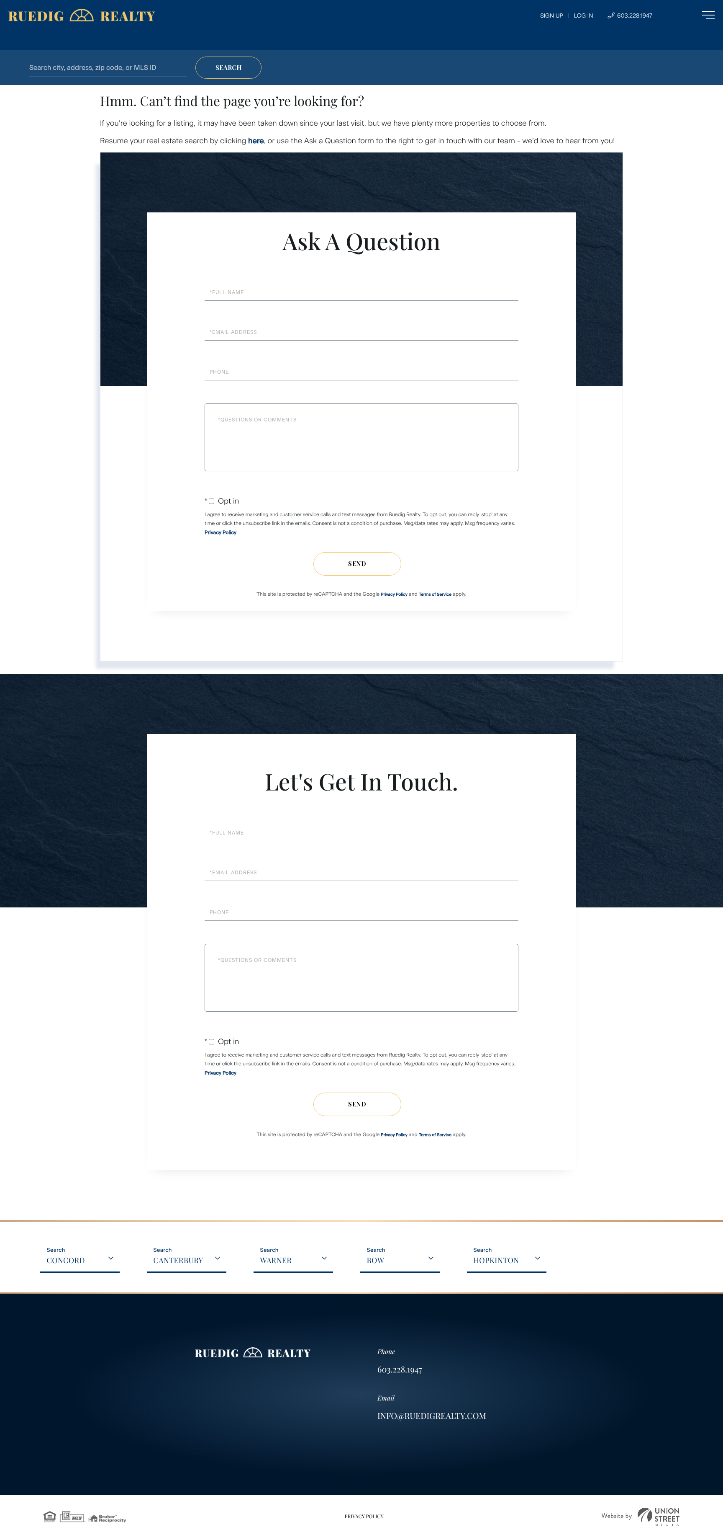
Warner (276, 1260)
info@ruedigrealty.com (431, 1415)
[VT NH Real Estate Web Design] (640, 1517)
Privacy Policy (220, 532)
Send (357, 564)
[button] (228, 68)
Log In (583, 15)
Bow (375, 1260)
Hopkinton (496, 1260)
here (256, 140)
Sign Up (551, 15)
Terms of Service (435, 594)
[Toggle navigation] (691, 15)
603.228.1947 (633, 15)
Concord (65, 1260)
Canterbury (178, 1260)
